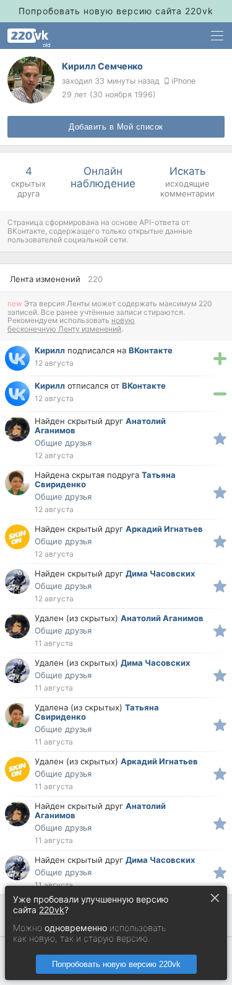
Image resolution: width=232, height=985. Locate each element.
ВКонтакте (151, 350)
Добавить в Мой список (116, 127)
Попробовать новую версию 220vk (116, 964)
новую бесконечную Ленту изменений (71, 324)
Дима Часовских (160, 573)
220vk (51, 909)
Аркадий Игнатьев (164, 529)
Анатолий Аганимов (162, 618)
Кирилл (50, 350)
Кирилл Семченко (102, 66)
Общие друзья (63, 443)
